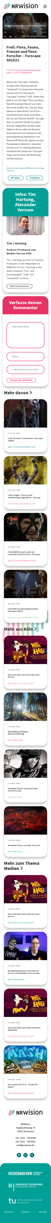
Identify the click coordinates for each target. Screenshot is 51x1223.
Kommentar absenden (21, 380)
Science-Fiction (13, 168)
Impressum (43, 1212)
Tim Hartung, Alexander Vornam (28, 70)
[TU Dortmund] (25, 1201)
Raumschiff (24, 168)
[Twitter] (32, 1155)
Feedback (35, 178)
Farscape (40, 168)
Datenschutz (8, 1212)
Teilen (16, 178)
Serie (9, 170)
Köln (8, 72)
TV (13, 170)
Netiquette (25, 1212)
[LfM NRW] (25, 1187)
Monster (32, 168)
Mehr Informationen (19, 286)
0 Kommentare (26, 72)
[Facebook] (19, 1155)
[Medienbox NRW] (25, 1173)
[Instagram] (25, 1155)
